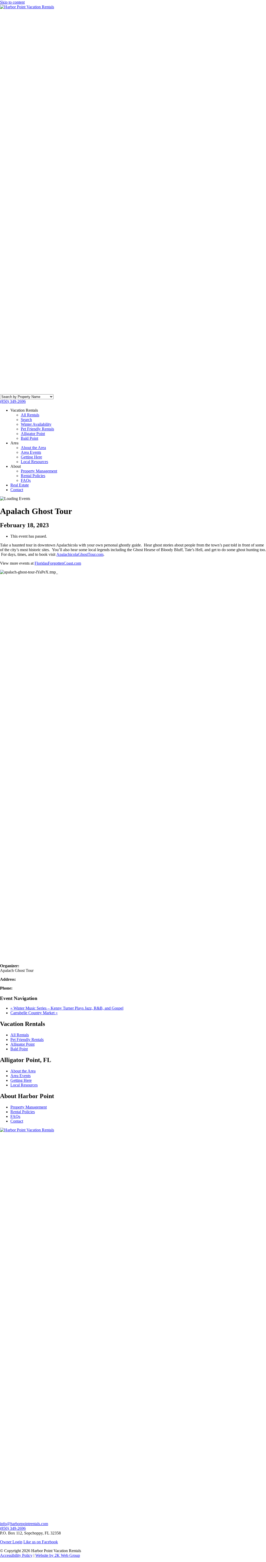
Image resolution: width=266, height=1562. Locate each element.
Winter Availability (36, 424)
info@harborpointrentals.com (24, 1523)
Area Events (31, 452)
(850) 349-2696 (13, 401)
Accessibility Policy (16, 1555)
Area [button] (14, 443)
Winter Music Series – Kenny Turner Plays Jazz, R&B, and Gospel (66, 1008)
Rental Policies (33, 475)
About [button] (15, 466)
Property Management (39, 471)
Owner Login (11, 1542)
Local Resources (34, 461)
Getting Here (31, 457)
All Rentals (30, 415)
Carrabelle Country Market (34, 1013)
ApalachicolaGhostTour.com (79, 554)
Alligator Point (33, 433)
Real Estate (19, 485)
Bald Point (29, 438)
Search (26, 419)
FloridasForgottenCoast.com (58, 563)
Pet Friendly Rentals (37, 429)
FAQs (26, 480)
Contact (16, 490)
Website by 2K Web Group (57, 1555)
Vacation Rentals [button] (24, 410)
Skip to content (12, 2)
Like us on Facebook (40, 1542)
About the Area (33, 447)
